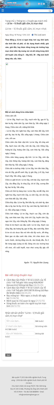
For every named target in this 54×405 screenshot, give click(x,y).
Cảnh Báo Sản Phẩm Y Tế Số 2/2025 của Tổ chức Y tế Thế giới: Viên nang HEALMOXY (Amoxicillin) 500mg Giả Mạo (26, 282)
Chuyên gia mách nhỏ (37, 21)
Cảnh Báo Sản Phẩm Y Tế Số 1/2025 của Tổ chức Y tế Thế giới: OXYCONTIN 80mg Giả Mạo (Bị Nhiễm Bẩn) (27, 290)
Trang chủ (9, 21)
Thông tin (21, 21)
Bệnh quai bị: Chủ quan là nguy (21, 301)
